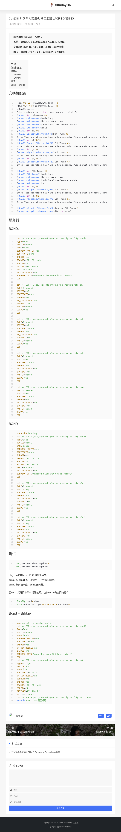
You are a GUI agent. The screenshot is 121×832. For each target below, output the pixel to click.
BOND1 (17, 77)
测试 (13, 81)
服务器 (14, 71)
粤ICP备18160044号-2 (62, 826)
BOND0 (17, 74)
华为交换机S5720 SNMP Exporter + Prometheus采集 (35, 752)
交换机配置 (16, 67)
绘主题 (75, 822)
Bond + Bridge (18, 84)
